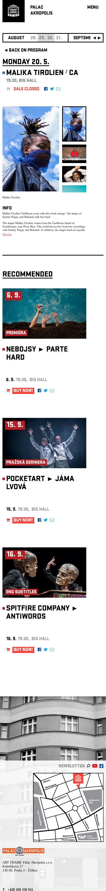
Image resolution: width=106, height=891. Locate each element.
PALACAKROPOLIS (41, 11)
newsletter (72, 766)
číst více (7, 234)
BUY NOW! (23, 391)
